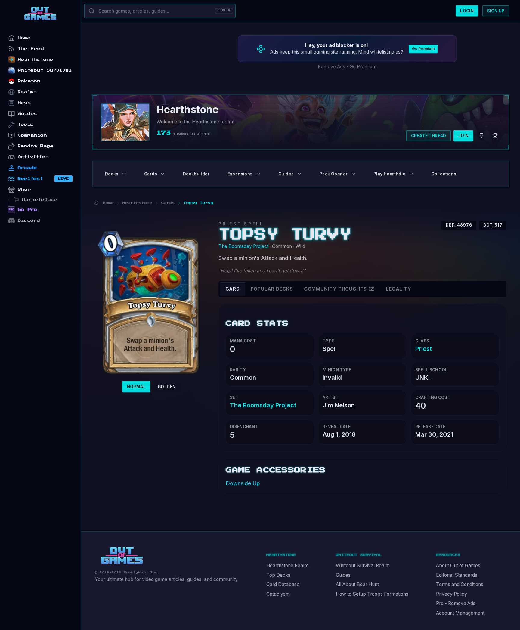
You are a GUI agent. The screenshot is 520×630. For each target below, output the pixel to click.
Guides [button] (286, 173)
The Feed (31, 48)
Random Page (36, 146)
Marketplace (39, 199)
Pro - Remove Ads (455, 603)
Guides (343, 575)
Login (467, 10)
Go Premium (423, 48)
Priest (423, 348)
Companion (32, 135)
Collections (443, 173)
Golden (166, 386)
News (24, 102)
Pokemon (29, 81)
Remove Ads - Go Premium (347, 66)
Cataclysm (278, 594)
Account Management (460, 613)
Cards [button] (150, 173)
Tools (26, 124)
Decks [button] (112, 173)
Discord (29, 220)
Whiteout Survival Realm (363, 565)
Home (24, 37)
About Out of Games (458, 565)
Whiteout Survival (45, 70)
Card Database (282, 584)
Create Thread (428, 135)
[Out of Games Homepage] (122, 555)
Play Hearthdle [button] (389, 173)
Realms (27, 92)
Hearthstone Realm (287, 565)
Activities (33, 157)
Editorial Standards (456, 575)
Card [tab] (232, 289)
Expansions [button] (240, 173)
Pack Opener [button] (334, 173)
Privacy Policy (451, 594)
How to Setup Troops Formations (372, 594)
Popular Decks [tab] (272, 289)
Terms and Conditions (459, 584)
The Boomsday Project (243, 246)
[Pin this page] (96, 203)
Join (463, 135)
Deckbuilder (196, 173)
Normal (136, 386)
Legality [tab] (398, 289)
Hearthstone (35, 59)
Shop (24, 189)
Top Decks (278, 575)
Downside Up (243, 483)
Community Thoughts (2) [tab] (339, 289)
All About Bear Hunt (357, 584)
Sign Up (496, 10)
